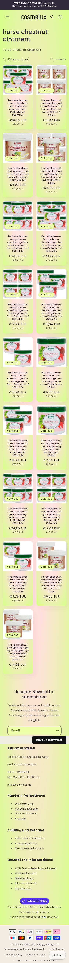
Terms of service (35, 954)
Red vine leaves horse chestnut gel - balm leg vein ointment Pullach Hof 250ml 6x (18, 516)
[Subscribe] (57, 730)
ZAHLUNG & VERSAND (30, 838)
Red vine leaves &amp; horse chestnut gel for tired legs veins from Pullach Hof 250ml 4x (18, 312)
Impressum (23, 888)
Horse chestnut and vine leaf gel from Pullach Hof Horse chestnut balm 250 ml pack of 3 (18, 652)
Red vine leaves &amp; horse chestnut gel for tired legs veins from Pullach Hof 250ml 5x (51, 244)
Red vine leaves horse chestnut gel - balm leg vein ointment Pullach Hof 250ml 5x (18, 107)
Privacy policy (14, 954)
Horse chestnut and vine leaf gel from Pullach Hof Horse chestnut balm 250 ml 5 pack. (51, 176)
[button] (7, 17)
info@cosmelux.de (19, 784)
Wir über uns (24, 804)
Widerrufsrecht (26, 873)
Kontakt (20, 818)
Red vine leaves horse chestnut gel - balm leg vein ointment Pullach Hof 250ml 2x (18, 584)
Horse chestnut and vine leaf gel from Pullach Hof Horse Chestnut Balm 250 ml (18, 174)
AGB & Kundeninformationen (36, 868)
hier (43, 917)
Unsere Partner (26, 813)
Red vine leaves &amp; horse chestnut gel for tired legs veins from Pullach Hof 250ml (51, 380)
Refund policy (57, 948)
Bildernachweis (26, 883)
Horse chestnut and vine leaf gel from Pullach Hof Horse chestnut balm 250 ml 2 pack (51, 584)
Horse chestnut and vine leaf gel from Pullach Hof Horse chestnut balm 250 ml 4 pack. (51, 107)
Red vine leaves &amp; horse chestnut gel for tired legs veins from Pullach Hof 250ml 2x (18, 380)
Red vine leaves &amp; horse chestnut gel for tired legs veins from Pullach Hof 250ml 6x (18, 244)
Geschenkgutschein (29, 848)
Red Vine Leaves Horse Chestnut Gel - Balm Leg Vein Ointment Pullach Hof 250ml (51, 448)
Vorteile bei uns (26, 808)
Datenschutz (24, 878)
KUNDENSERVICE (26, 843)
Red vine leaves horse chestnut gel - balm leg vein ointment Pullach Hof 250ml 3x (18, 448)
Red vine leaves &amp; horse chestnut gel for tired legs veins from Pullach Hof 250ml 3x (51, 312)
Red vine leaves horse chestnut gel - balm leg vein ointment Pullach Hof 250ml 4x (51, 516)
